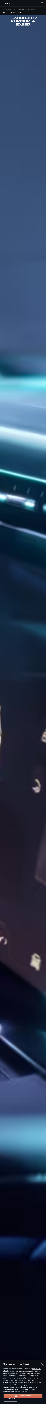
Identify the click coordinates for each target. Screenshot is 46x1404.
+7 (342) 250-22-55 (12, 12)
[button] (42, 1364)
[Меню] (41, 3)
